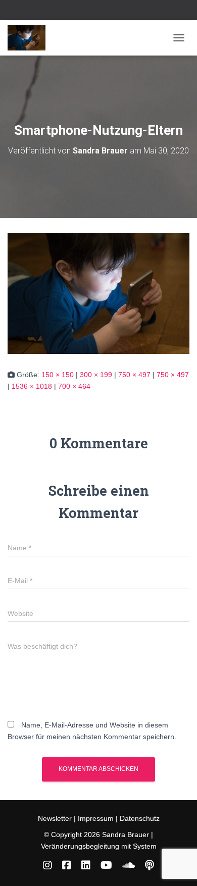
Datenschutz (140, 818)
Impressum (96, 818)
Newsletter (56, 818)
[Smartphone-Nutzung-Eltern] (98, 293)
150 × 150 (57, 375)
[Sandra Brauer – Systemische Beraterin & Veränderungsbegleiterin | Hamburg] (30, 37)
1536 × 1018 (32, 386)
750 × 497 (134, 375)
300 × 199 (96, 375)
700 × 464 (74, 386)
